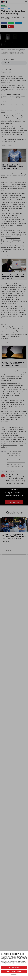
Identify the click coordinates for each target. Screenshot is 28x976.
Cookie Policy (14, 974)
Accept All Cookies (14, 967)
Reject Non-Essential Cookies (14, 971)
